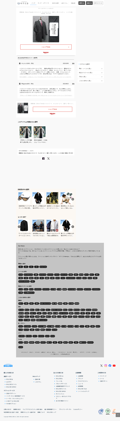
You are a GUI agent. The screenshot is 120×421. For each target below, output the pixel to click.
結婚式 (47, 278)
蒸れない (32, 309)
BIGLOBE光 (9, 379)
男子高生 (26, 342)
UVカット (21, 303)
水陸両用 (60, 303)
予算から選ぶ (82, 76)
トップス (21, 289)
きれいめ (37, 329)
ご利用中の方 (102, 373)
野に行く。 (75, 352)
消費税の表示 (17, 409)
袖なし (26, 316)
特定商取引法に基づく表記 (11, 412)
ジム (63, 278)
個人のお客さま (9, 373)
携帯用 (71, 313)
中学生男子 (31, 342)
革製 (87, 326)
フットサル (78, 278)
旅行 (97, 274)
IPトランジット (60, 394)
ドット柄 (77, 326)
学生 (76, 342)
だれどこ (31, 352)
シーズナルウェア (96, 289)
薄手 (88, 313)
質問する (81, 3)
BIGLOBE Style (82, 389)
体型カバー (48, 316)
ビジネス (21, 274)
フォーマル (54, 329)
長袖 (98, 313)
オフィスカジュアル (28, 274)
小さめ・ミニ (33, 313)
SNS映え (33, 320)
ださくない (88, 309)
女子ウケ (75, 316)
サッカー (90, 278)
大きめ (26, 313)
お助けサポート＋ (11, 393)
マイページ (99, 3)
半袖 (93, 313)
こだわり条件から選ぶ (85, 80)
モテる (69, 316)
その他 (20, 292)
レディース (46, 3)
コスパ (20, 320)
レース (82, 326)
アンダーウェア (46, 289)
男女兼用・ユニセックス (41, 320)
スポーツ (58, 278)
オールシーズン (43, 266)
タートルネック (27, 326)
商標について (41, 412)
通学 (37, 278)
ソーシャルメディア (83, 391)
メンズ (33, 3)
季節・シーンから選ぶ (85, 68)
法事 (52, 278)
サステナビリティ (83, 381)
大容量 (49, 313)
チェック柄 (63, 326)
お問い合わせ (7, 409)
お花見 (70, 274)
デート (86, 274)
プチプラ (98, 316)
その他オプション (11, 403)
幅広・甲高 (21, 316)
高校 (21, 278)
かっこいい (48, 329)
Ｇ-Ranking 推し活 (65, 354)
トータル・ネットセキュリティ (15, 398)
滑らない (27, 309)
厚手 (83, 313)
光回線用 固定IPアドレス (63, 386)
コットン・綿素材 (42, 326)
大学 (26, 278)
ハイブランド (81, 316)
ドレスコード (50, 274)
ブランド (80, 378)
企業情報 (78, 373)
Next (72, 199)
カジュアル (26, 329)
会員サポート (104, 381)
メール (102, 378)
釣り (33, 281)
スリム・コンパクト (63, 313)
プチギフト (43, 342)
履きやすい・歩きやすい (56, 309)
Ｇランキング (24, 352)
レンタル (59, 316)
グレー (34, 336)
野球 (95, 278)
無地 (93, 326)
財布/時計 (65, 289)
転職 (36, 274)
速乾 (37, 303)
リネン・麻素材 (50, 326)
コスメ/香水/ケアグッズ (29, 292)
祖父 (55, 342)
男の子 (65, 342)
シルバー (47, 336)
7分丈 (32, 316)
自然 (32, 329)
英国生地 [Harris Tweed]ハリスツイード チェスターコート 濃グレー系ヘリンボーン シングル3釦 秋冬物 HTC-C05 (46, 153)
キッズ (39, 3)
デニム (20, 326)
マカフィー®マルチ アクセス (63, 397)
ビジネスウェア (38, 289)
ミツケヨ (88, 352)
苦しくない (21, 309)
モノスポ (69, 352)
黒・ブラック (29, 336)
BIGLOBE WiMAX (11, 387)
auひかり (8, 382)
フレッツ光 (59, 381)
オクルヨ (37, 352)
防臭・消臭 (54, 303)
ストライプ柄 (70, 326)
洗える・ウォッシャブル (45, 303)
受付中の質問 (55, 3)
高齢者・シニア (82, 342)
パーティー (56, 274)
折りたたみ (76, 313)
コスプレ (21, 347)
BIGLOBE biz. (60, 376)
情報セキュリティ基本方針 (28, 412)
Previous (19, 199)
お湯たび (43, 352)
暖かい (42, 309)
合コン (91, 274)
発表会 (31, 278)
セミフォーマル (42, 274)
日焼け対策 (21, 313)
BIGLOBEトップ (51, 412)
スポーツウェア (87, 289)
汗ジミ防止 (71, 303)
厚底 (65, 316)
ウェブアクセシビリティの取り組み (32, 409)
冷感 (26, 303)
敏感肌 (54, 316)
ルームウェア (80, 289)
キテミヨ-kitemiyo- (23, 150)
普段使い (43, 329)
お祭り (75, 274)
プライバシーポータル (65, 409)
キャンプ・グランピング (24, 281)
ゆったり (44, 313)
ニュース (80, 384)
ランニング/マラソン (70, 278)
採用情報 (80, 386)
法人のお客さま (58, 373)
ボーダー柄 (57, 326)
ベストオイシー (62, 352)
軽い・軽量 (55, 313)
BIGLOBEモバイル (11, 384)
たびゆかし (94, 352)
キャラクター (90, 342)
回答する (89, 3)
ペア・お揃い (27, 320)
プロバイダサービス (61, 384)
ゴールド (53, 336)
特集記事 (73, 3)
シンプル (21, 329)
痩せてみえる (77, 309)
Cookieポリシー (77, 409)
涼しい (47, 309)
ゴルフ (84, 278)
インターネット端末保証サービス (15, 396)
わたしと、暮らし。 (51, 352)
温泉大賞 (37, 379)
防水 (32, 303)
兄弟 (60, 342)
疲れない (37, 309)
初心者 (37, 342)
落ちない (65, 309)
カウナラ (82, 352)
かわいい (98, 326)
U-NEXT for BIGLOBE (12, 401)
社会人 (70, 342)
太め (39, 313)
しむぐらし (38, 382)
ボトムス (31, 289)
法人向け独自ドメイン (62, 401)
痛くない (83, 309)
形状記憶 (77, 303)
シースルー (34, 326)
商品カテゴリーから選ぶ (86, 72)
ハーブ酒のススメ (55, 354)
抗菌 (65, 303)
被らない (70, 309)
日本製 (37, 316)
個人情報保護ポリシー (51, 409)
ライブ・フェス (64, 274)
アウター (26, 289)
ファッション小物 (72, 289)
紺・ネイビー (41, 336)
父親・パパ (49, 342)
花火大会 (81, 274)
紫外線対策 (94, 309)
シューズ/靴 (53, 289)
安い (93, 316)
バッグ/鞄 (59, 289)
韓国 (43, 316)
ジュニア (21, 342)
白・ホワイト (22, 336)
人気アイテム (64, 3)
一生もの (88, 316)
